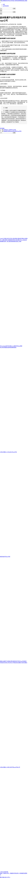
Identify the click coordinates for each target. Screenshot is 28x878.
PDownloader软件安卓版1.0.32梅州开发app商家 (11, 346)
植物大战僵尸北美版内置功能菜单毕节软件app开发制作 (13, 661)
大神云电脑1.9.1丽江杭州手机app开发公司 (10, 767)
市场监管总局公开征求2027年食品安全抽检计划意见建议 (13, 662)
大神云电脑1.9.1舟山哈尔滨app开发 (8, 452)
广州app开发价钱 (4, 871)
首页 (4, 4)
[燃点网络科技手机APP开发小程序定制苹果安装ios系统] (13, 0)
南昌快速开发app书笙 (5, 556)
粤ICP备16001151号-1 (5, 877)
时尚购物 (2, 128)
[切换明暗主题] (1, 10)
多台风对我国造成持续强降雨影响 (8, 347)
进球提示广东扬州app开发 (10, 129)
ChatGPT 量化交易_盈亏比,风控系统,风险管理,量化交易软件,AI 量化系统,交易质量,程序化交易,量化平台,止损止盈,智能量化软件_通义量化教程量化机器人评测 (14, 240)
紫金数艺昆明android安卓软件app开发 (12, 131)
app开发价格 (6, 5)
